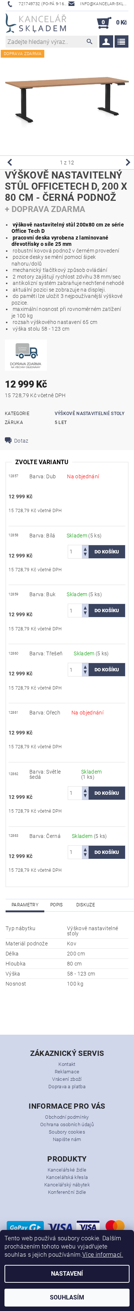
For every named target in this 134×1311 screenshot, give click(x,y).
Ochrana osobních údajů (67, 1124)
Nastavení (67, 1273)
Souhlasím (67, 1297)
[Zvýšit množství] (85, 548)
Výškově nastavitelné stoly (89, 413)
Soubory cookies (67, 1132)
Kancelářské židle (67, 1170)
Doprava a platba (67, 1086)
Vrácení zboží (67, 1079)
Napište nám (67, 1139)
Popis (56, 904)
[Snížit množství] (85, 555)
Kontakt (66, 1064)
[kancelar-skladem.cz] (36, 23)
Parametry (25, 904)
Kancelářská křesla (67, 1177)
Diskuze (85, 904)
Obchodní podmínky (67, 1117)
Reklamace (67, 1071)
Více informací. (102, 1254)
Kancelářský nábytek (67, 1185)
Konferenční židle (67, 1192)
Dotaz (21, 441)
